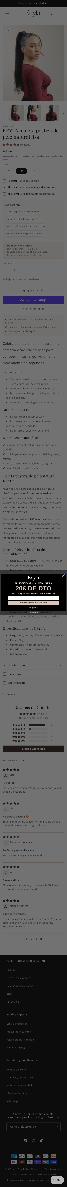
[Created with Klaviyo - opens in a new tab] (33, 612)
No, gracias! (33, 607)
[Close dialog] (63, 575)
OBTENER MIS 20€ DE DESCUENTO (33, 603)
